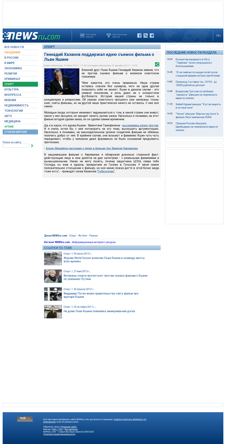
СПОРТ (9, 84)
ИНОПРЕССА (12, 95)
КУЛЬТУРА (11, 89)
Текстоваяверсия (91, 35)
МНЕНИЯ (10, 100)
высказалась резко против (140, 125)
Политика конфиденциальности (59, 434)
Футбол (82, 235)
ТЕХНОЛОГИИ (13, 110)
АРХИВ (9, 126)
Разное (93, 235)
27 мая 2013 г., (82, 271)
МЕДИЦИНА (12, 121)
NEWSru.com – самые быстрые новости (63, 432)
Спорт (49, 47)
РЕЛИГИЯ (10, 73)
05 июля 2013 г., (83, 253)
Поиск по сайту (12, 142)
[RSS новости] (146, 35)
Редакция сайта (69, 427)
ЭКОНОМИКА (13, 68)
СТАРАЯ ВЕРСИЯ (15, 132)
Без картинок (71, 429)
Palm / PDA (57, 429)
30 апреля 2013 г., (84, 289)
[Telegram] (152, 35)
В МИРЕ (9, 63)
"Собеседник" (106, 171)
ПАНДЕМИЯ (12, 52)
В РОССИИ (11, 57)
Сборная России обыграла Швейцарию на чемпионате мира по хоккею (197, 127)
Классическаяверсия (119, 35)
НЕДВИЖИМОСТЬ (16, 105)
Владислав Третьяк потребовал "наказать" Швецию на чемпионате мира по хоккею (196, 95)
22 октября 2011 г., (85, 306)
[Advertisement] (113, 13)
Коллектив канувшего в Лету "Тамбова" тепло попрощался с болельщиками (194, 63)
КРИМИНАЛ (12, 79)
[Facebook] (139, 35)
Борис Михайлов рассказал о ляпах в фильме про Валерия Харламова (92, 148)
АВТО (8, 116)
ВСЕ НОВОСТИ (14, 47)
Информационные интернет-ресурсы (94, 242)
